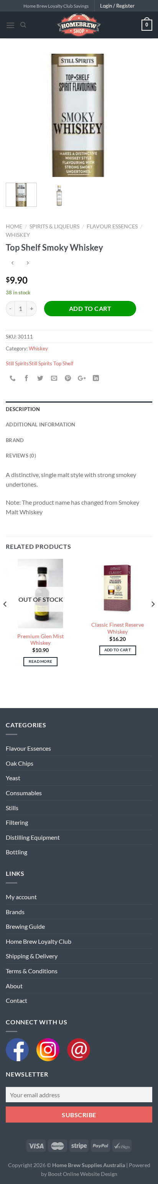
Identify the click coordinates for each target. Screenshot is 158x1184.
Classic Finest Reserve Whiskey (117, 628)
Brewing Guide (25, 926)
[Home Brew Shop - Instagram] (51, 1048)
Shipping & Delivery (32, 955)
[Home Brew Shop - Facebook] (21, 1048)
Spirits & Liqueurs (54, 226)
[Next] (139, 115)
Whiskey (18, 235)
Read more (41, 661)
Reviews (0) (21, 455)
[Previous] (18, 115)
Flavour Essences (112, 226)
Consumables (24, 792)
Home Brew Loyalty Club (38, 941)
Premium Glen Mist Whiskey (40, 639)
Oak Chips (19, 763)
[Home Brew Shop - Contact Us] (78, 1048)
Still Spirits (17, 363)
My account (21, 896)
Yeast (13, 777)
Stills (12, 807)
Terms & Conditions (32, 970)
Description (23, 409)
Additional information (41, 424)
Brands (15, 911)
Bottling (16, 851)
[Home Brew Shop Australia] (79, 25)
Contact (16, 1000)
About (14, 985)
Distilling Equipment (33, 837)
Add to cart (90, 308)
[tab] (79, 409)
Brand (15, 440)
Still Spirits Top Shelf (51, 363)
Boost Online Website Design (82, 1174)
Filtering (17, 822)
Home (14, 226)
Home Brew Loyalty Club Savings (56, 6)
